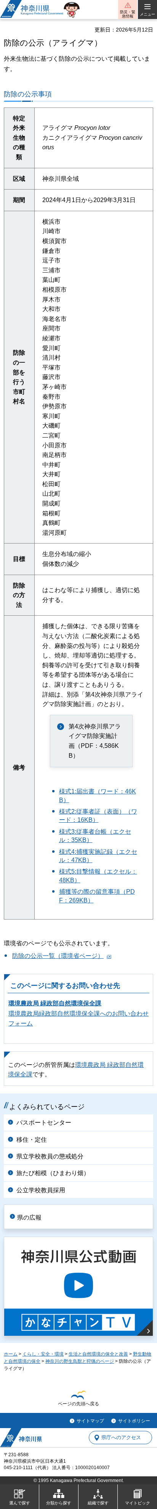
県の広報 (29, 1217)
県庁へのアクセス (121, 1438)
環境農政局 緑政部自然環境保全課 (54, 1003)
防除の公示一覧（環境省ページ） (58, 956)
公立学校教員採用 (40, 1190)
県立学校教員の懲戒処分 (49, 1156)
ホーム (11, 1354)
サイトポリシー (134, 1421)
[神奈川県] (21, 1437)
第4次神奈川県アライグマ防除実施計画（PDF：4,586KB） (95, 741)
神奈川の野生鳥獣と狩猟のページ (79, 1361)
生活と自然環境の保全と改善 (98, 1354)
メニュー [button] (147, 14)
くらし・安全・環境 (43, 1354)
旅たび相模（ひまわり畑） (53, 1173)
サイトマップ (90, 1421)
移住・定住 (31, 1139)
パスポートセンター (43, 1122)
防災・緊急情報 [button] (127, 14)
